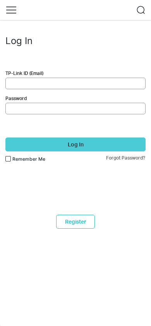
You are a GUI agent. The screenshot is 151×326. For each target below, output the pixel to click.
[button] (11, 10)
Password (16, 98)
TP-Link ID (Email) (24, 73)
